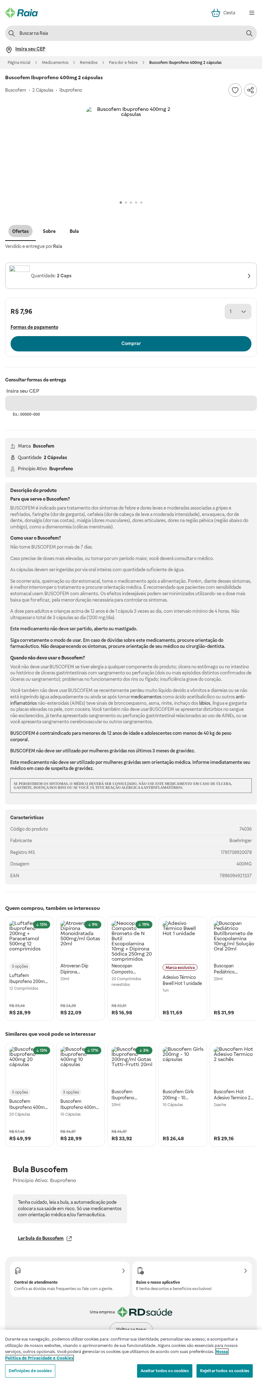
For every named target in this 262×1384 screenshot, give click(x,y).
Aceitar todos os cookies (165, 1370)
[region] (131, 1357)
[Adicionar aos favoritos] (235, 90)
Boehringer (240, 840)
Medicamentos (55, 62)
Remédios (88, 62)
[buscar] (249, 33)
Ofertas (20, 231)
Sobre (49, 231)
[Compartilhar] (250, 90)
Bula (74, 231)
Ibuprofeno (61, 468)
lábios (204, 703)
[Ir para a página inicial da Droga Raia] (21, 12)
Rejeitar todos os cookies (224, 1370)
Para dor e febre (123, 62)
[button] (131, 151)
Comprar (131, 343)
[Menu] (251, 12)
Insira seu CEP (22, 391)
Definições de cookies (30, 1370)
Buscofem (43, 446)
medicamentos (146, 696)
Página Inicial (19, 62)
